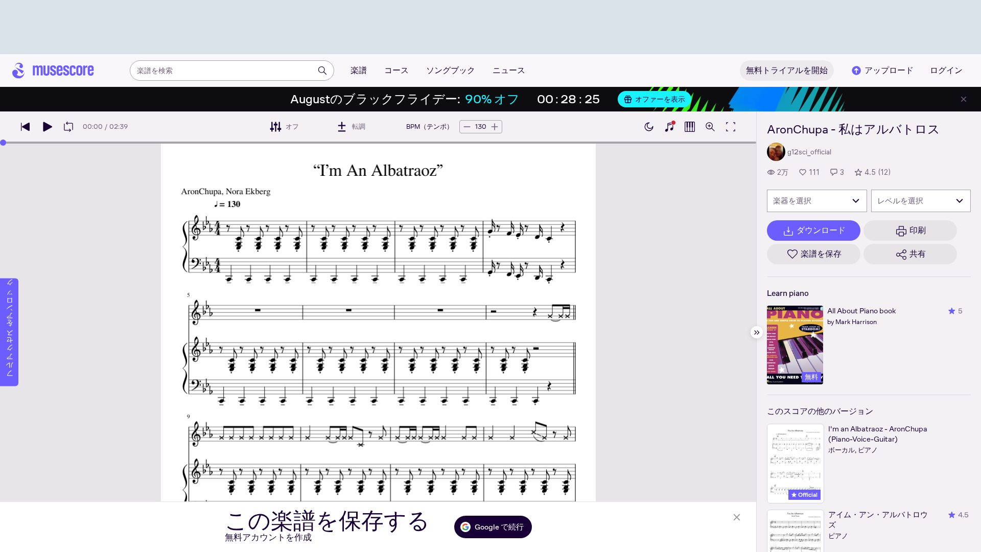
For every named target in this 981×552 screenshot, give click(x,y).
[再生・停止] (47, 127)
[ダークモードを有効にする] (649, 127)
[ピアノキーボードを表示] (669, 127)
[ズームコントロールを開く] (710, 127)
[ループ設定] (68, 127)
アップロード (889, 70)
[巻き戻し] (25, 127)
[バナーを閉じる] (963, 99)
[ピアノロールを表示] (690, 127)
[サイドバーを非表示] (757, 332)
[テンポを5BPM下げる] (467, 127)
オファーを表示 (660, 99)
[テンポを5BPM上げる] (494, 127)
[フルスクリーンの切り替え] (730, 127)
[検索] (322, 70)
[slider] (3, 143)
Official (807, 494)
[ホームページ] (53, 70)
